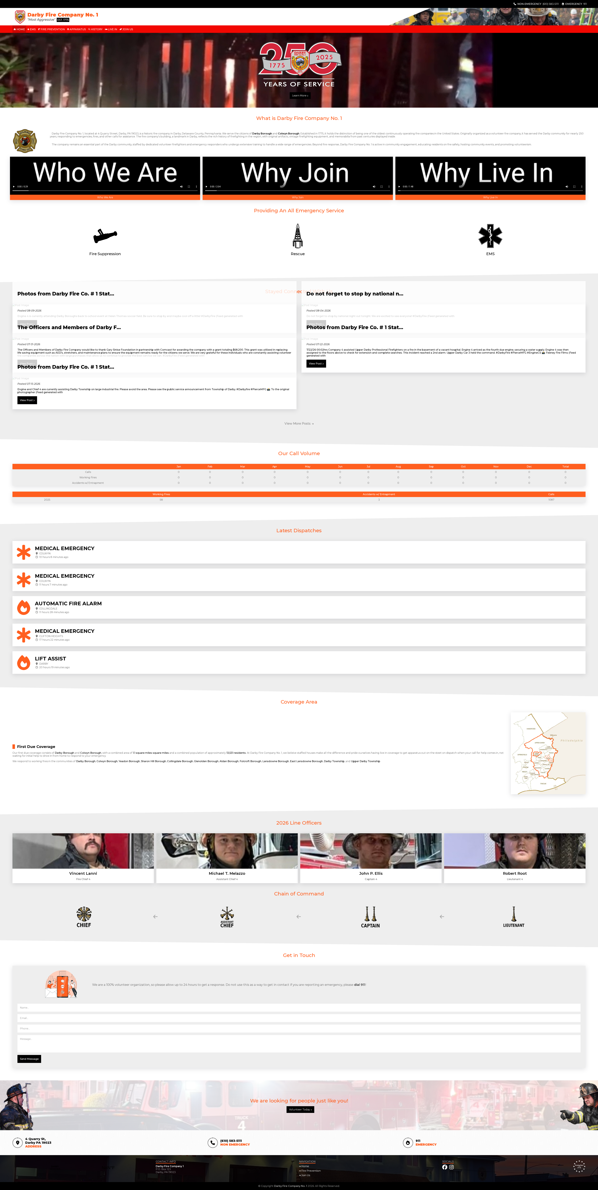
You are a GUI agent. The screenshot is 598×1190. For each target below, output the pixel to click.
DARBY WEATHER (81, 1167)
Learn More (299, 95)
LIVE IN (112, 29)
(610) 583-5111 (551, 3)
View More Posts (298, 423)
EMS (32, 29)
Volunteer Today (300, 1109)
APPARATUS (77, 29)
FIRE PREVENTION (52, 29)
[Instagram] (451, 1167)
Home (305, 1166)
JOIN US (127, 29)
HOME (20, 29)
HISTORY (96, 29)
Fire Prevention (311, 1170)
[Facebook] (444, 1167)
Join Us (305, 1175)
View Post (315, 363)
